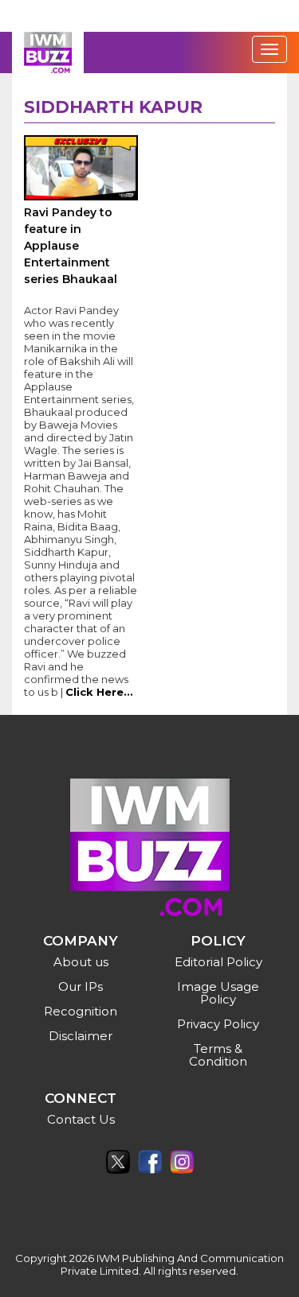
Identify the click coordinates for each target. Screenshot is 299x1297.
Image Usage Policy (218, 993)
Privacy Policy (218, 1023)
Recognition (80, 1011)
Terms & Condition (218, 1055)
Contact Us (81, 1119)
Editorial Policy (218, 961)
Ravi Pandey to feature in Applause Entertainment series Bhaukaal (70, 245)
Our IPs (80, 986)
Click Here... (99, 691)
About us (80, 961)
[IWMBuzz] (48, 52)
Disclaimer (80, 1035)
